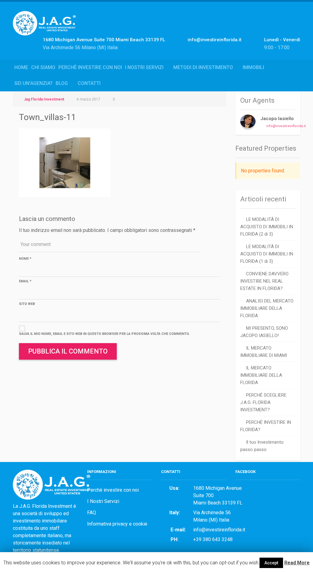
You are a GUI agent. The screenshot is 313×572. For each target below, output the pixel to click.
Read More (297, 563)
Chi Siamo (43, 67)
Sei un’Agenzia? (33, 83)
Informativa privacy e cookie (117, 524)
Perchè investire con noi (90, 67)
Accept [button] (271, 562)
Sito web (27, 304)
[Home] (46, 29)
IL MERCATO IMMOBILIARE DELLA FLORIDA (261, 375)
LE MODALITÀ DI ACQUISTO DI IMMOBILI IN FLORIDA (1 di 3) (266, 254)
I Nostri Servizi (144, 67)
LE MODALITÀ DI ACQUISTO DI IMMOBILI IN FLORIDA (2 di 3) (266, 227)
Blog (62, 83)
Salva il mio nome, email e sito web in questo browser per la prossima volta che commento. (104, 334)
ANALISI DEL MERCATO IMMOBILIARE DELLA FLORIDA (266, 308)
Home (21, 67)
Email (25, 281)
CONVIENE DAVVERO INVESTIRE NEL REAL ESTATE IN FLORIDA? (264, 281)
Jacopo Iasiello (277, 118)
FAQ (91, 512)
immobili (253, 67)
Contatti (89, 83)
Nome (25, 258)
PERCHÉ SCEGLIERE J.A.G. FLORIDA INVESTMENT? (263, 402)
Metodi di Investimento (203, 67)
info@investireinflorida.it (286, 126)
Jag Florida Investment (44, 99)
